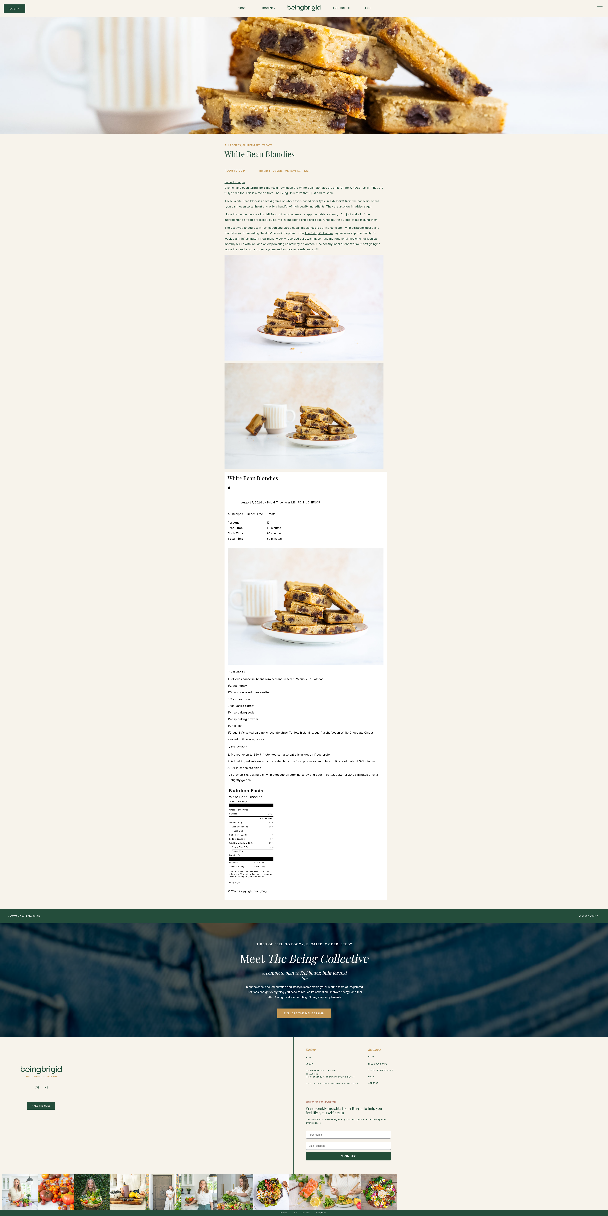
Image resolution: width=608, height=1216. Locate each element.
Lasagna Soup (587, 916)
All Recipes (235, 514)
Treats (271, 514)
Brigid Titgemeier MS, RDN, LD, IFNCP (293, 502)
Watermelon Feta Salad (25, 916)
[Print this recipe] (229, 487)
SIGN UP (348, 1156)
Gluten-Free (255, 514)
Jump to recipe (235, 182)
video (347, 219)
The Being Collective (319, 233)
